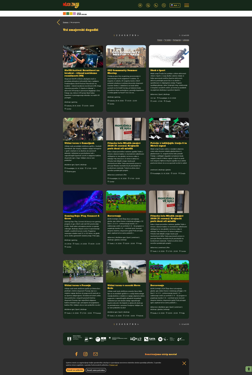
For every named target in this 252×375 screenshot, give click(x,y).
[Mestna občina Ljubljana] (74, 338)
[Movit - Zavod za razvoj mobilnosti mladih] (135, 338)
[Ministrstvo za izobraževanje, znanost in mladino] (118, 338)
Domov (65, 22)
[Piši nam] (95, 354)
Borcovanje (114, 215)
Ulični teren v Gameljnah (79, 143)
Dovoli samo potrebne (96, 370)
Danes (159, 40)
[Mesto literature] (101, 338)
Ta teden (167, 40)
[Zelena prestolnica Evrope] (89, 338)
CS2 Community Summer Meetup (122, 71)
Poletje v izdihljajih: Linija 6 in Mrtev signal (168, 144)
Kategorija (177, 40)
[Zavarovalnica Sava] (149, 338)
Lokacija (186, 40)
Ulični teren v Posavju (77, 285)
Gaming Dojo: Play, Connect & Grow (81, 217)
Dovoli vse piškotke (75, 370)
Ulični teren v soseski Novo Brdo (123, 286)
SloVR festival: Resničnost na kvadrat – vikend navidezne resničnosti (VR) (81, 73)
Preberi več (113, 365)
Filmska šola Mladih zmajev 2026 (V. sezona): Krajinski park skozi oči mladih (124, 146)
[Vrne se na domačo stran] (71, 5)
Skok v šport (157, 70)
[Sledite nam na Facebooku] (76, 354)
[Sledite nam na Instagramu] (85, 354)
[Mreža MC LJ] (166, 338)
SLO (175, 5)
